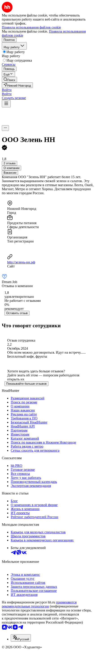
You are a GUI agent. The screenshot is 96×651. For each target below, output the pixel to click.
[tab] (11, 168)
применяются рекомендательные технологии (39, 604)
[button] (7, 90)
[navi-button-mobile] (6, 103)
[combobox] (21, 638)
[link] (9, 79)
